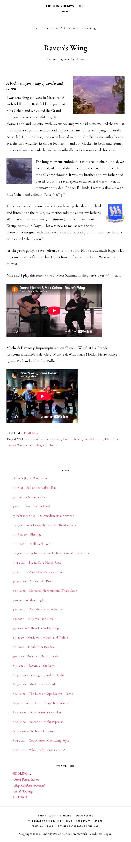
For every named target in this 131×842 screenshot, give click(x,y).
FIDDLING (20, 774)
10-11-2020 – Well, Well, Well (32, 544)
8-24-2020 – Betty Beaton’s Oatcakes (36, 712)
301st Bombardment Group (43, 439)
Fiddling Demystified (65, 6)
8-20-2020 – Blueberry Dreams (32, 731)
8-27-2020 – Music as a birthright (34, 684)
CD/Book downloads (33, 785)
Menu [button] (65, 11)
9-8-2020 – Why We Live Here (32, 619)
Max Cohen (112, 439)
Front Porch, (22, 779)
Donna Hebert (72, 439)
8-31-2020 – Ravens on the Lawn (33, 666)
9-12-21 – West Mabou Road (31, 506)
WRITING (19, 797)
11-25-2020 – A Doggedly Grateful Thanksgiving (44, 525)
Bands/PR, (21, 791)
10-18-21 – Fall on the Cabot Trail (34, 488)
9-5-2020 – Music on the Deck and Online (40, 637)
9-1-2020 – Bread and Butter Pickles (36, 656)
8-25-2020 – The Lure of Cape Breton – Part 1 (42, 703)
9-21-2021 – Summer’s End (29, 497)
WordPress (95, 834)
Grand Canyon (93, 439)
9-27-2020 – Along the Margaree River (38, 572)
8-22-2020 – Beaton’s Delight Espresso (37, 722)
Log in (108, 834)
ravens (30, 445)
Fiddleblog (31, 433)
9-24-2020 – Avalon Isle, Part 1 (32, 581)
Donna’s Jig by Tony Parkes (30, 478)
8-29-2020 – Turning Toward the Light (38, 675)
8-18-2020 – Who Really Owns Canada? (38, 750)
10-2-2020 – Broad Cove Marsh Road (36, 563)
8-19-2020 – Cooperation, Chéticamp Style (40, 740)
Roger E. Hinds (46, 445)
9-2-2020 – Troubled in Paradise (33, 647)
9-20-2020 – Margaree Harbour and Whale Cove (44, 591)
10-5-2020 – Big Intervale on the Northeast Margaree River (51, 553)
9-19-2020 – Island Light (28, 600)
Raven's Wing (15, 445)
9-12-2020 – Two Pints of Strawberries (37, 609)
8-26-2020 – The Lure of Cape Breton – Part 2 (42, 694)
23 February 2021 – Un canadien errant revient (43, 516)
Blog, (17, 785)
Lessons (35, 779)
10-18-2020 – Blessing (26, 534)
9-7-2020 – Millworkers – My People (36, 628)
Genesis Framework (74, 834)
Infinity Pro (50, 834)
